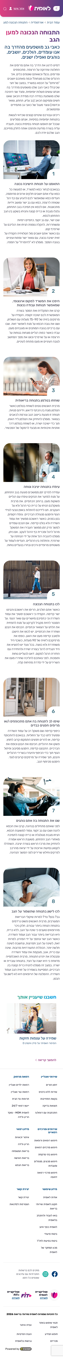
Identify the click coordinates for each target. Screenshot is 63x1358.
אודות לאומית (50, 1197)
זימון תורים (51, 1084)
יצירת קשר (23, 1197)
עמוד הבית (53, 22)
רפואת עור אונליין (20, 1091)
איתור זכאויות (22, 1137)
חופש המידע (51, 1334)
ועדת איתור (26, 1324)
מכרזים (54, 1340)
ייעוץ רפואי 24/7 (20, 1105)
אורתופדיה (37, 22)
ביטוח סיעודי (50, 1233)
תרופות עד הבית (20, 1098)
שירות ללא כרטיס (48, 1091)
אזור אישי (18, 8)
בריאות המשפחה (20, 1151)
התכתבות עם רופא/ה (46, 1112)
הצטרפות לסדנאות (19, 1204)
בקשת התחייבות (48, 1098)
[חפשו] (55, 1274)
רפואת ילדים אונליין (19, 1084)
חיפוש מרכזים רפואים (46, 1147)
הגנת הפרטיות (24, 1334)
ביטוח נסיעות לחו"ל (47, 1240)
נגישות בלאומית (23, 1340)
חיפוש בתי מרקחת (47, 1154)
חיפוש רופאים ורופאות (45, 1140)
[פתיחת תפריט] (56, 8)
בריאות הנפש (22, 1165)
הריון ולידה (23, 1144)
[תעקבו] (45, 1274)
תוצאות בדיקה (50, 1105)
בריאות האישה (21, 1158)
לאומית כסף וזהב (48, 1226)
